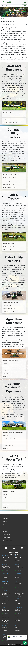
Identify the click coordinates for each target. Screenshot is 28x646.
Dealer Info (5, 531)
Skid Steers (5, 435)
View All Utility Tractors (9, 243)
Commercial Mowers (8, 116)
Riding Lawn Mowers (7, 119)
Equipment (5, 518)
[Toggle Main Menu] (25, 2)
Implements (6, 366)
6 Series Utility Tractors (8, 250)
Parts (4, 524)
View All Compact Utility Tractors (11, 174)
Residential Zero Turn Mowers (10, 122)
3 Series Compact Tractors (9, 184)
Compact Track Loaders (8, 445)
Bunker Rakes (6, 504)
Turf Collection (6, 501)
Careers (5, 528)
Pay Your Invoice (6, 537)
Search (24, 5)
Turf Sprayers (6, 497)
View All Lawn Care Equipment (10, 112)
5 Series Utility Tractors (8, 246)
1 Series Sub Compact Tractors (10, 177)
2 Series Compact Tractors (9, 181)
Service (5, 521)
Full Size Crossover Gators (9, 311)
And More (5, 376)
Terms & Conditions (14, 554)
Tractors (5, 363)
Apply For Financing (7, 540)
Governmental (6, 534)
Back (3, 18)
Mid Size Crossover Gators (9, 308)
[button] (2, 12)
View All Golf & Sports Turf (9, 491)
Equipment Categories (7, 21)
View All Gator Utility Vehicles (10, 302)
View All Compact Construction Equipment (13, 432)
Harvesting (5, 373)
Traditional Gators (7, 305)
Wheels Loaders (7, 442)
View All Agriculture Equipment (10, 360)
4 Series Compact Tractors (9, 187)
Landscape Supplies (7, 544)
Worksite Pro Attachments (9, 438)
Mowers (5, 494)
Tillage (4, 370)
